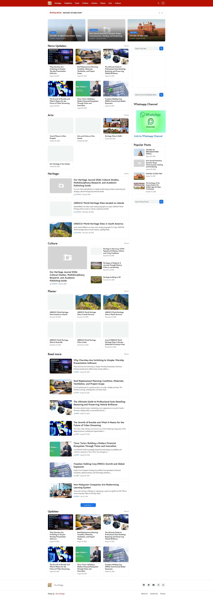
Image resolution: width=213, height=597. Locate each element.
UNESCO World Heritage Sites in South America (98, 223)
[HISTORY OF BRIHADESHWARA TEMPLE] (139, 152)
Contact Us (154, 594)
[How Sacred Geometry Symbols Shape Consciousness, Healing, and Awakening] (139, 163)
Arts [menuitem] (110, 3)
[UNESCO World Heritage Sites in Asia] (88, 330)
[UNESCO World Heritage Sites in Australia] (60, 330)
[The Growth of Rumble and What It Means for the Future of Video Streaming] (60, 88)
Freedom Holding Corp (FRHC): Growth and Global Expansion (115, 101)
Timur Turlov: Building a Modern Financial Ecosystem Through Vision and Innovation (87, 102)
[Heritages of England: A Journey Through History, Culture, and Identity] (96, 265)
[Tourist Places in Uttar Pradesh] (60, 126)
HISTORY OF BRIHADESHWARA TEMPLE (152, 152)
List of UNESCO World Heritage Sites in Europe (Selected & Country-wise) (115, 342)
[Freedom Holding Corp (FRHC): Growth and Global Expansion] (115, 88)
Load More (87, 505)
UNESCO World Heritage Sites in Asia (86, 341)
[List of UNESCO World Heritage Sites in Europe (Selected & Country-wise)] (115, 330)
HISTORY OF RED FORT (72, 13)
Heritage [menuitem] (58, 3)
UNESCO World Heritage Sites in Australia (59, 341)
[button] (158, 3)
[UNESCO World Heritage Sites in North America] (115, 302)
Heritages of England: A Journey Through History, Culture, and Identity (112, 265)
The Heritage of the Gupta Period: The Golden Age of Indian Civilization (153, 186)
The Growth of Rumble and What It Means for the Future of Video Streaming (60, 101)
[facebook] (144, 585)
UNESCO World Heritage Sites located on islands (99, 203)
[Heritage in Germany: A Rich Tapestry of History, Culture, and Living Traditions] (96, 251)
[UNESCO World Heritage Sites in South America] (61, 229)
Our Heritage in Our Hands (60, 164)
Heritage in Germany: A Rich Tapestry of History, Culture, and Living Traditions (113, 251)
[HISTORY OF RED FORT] (139, 176)
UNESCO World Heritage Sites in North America (114, 313)
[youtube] (153, 585)
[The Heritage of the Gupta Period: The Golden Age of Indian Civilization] (139, 185)
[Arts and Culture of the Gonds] (88, 126)
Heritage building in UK (112, 277)
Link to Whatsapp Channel (148, 136)
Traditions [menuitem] (68, 3)
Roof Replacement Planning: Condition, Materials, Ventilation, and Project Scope (87, 70)
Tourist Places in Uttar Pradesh (58, 137)
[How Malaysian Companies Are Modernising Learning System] (61, 490)
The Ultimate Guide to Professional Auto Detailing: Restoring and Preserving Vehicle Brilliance (115, 70)
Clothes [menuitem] (85, 3)
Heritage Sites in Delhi (113, 136)
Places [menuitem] (103, 3)
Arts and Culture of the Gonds (86, 137)
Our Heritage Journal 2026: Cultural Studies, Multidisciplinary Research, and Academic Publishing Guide (96, 182)
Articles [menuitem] (94, 3)
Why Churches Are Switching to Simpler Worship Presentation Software (58, 70)
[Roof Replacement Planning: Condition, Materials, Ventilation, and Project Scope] (88, 56)
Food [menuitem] (77, 3)
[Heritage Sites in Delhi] (115, 126)
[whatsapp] (163, 585)
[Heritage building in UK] (96, 279)
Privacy (162, 594)
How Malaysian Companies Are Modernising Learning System (96, 486)
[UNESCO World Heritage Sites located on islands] (61, 209)
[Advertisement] (150, 71)
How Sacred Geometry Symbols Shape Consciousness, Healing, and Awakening (154, 164)
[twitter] (149, 585)
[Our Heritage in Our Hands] (60, 153)
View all (126, 45)
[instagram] (158, 585)
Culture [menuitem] (118, 3)
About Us (144, 594)
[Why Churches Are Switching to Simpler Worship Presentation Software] (60, 56)
